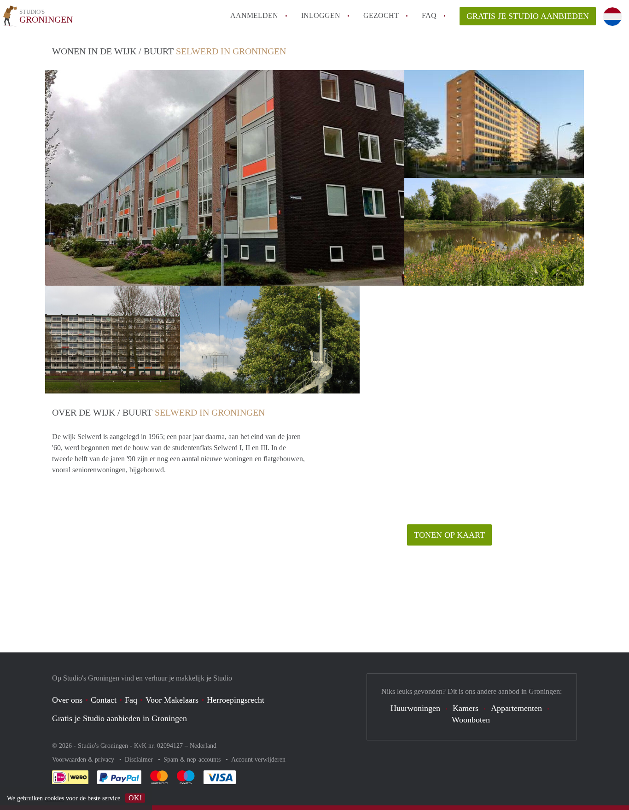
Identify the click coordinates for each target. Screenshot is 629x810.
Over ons (67, 699)
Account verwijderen (258, 759)
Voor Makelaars (172, 699)
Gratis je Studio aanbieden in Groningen (119, 718)
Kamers (465, 708)
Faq (131, 699)
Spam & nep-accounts (192, 759)
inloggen (320, 15)
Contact (103, 699)
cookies (54, 798)
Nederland (203, 745)
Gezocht (381, 15)
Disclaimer (140, 759)
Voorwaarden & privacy (84, 759)
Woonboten (471, 719)
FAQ (429, 15)
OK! (135, 798)
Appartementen (516, 708)
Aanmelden (254, 15)
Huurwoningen (415, 708)
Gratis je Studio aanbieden (527, 16)
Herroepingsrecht (235, 699)
